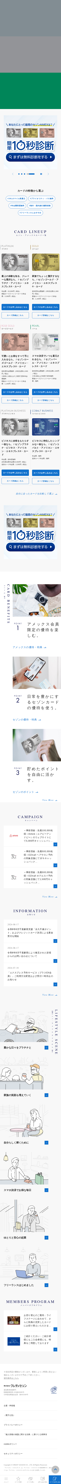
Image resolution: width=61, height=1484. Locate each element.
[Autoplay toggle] (41, 174)
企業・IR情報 (9, 1406)
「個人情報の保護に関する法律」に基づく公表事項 (25, 1434)
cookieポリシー (10, 1444)
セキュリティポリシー (13, 1454)
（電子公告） (9, 1415)
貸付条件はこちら (11, 1378)
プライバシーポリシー (13, 1425)
